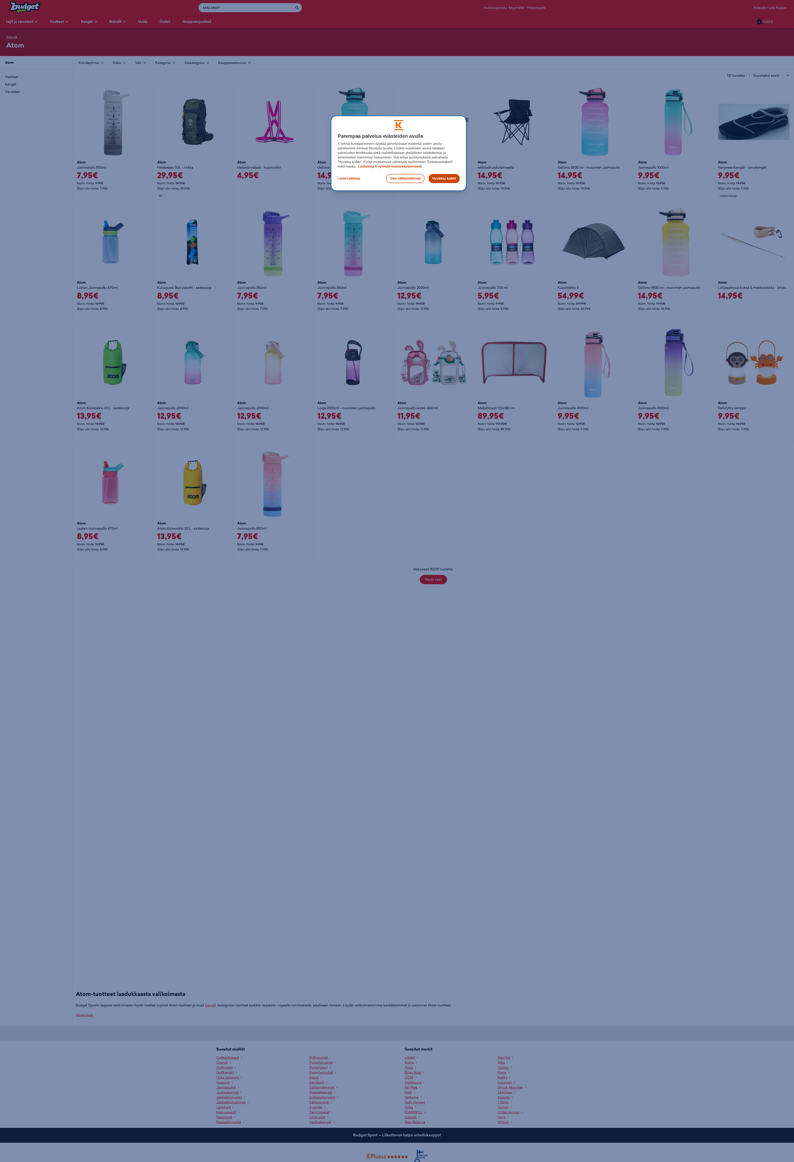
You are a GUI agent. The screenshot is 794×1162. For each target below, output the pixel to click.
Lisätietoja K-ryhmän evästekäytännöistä (389, 166)
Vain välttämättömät (405, 178)
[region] (398, 153)
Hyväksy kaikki (444, 178)
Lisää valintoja (349, 178)
